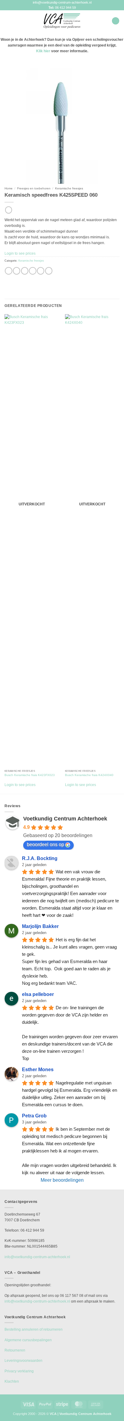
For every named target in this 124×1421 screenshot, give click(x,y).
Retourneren (15, 1350)
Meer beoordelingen (62, 1180)
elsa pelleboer (38, 994)
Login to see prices (20, 253)
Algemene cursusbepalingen (28, 1340)
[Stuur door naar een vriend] (32, 271)
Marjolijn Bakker (40, 926)
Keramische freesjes (69, 188)
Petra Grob (34, 1115)
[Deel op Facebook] (16, 271)
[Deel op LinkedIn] (48, 271)
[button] (7, 20)
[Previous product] (8, 210)
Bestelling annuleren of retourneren (34, 1329)
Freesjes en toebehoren (34, 188)
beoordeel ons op (45, 844)
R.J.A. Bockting (39, 858)
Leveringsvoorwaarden (23, 1360)
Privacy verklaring (19, 1371)
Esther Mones (38, 1069)
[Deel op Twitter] (24, 271)
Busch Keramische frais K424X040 (89, 775)
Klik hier (43, 51)
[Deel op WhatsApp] (8, 271)
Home (9, 188)
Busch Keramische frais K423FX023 (30, 775)
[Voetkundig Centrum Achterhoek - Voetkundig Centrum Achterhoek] (62, 20)
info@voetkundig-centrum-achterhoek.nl (62, 2)
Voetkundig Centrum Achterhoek (65, 819)
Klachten (12, 1381)
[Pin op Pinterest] (40, 271)
